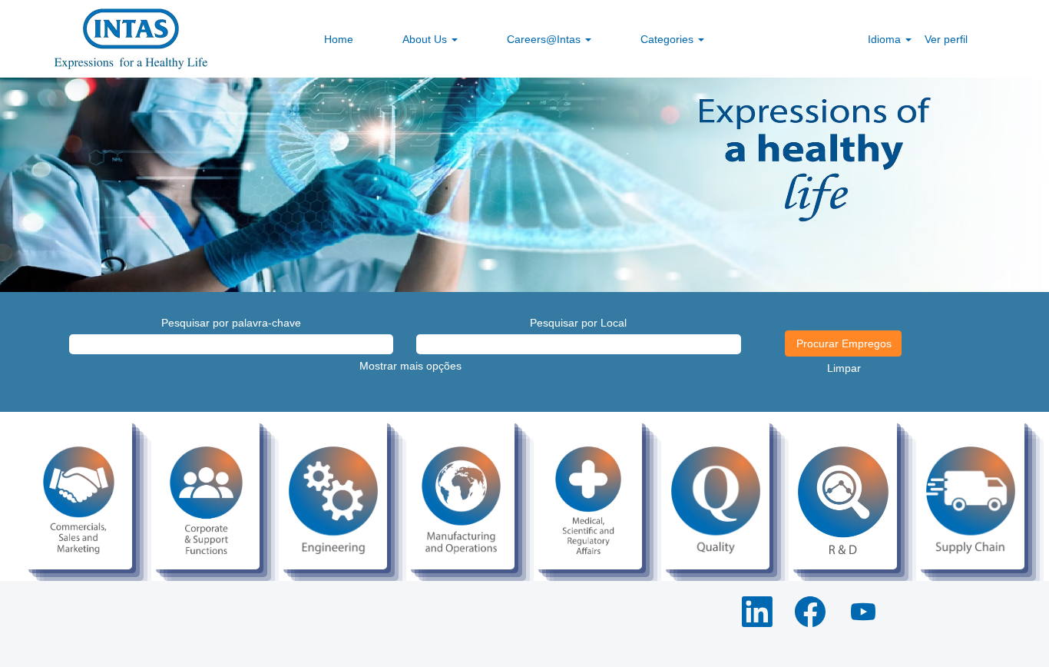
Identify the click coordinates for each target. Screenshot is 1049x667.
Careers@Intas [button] (545, 39)
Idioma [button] (886, 39)
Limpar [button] (844, 368)
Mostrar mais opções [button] (410, 366)
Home (338, 39)
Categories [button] (668, 39)
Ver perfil (946, 39)
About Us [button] (426, 39)
